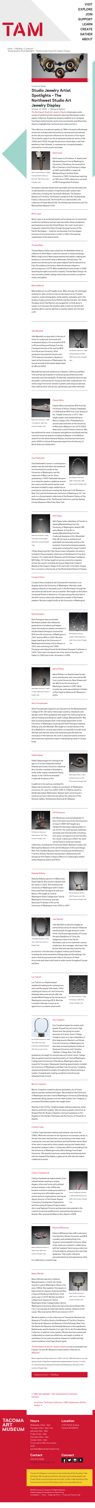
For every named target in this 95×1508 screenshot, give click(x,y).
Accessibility (34, 1495)
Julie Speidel (58, 919)
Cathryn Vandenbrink (40, 1173)
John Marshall (37, 331)
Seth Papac (57, 515)
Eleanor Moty (58, 400)
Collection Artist (41, 1374)
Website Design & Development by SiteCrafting (47, 1492)
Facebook (63, 1460)
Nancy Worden (38, 1273)
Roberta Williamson (61, 1227)
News (43, 86)
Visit (89, 4)
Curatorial (28, 48)
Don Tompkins (58, 1020)
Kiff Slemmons (59, 812)
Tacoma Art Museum (22, 29)
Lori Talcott (36, 977)
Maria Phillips (58, 669)
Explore (85, 9)
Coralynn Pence (38, 577)
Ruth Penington (38, 614)
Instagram (75, 1460)
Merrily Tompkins (39, 1084)
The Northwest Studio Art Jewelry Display (49, 1346)
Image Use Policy (54, 1495)
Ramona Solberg (38, 873)
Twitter (69, 1460)
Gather (86, 34)
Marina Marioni (38, 285)
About (87, 39)
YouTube (80, 1460)
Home (9, 48)
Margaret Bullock (57, 109)
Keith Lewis (57, 153)
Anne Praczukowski (40, 703)
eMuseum (36, 1352)
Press (44, 1495)
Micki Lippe (36, 213)
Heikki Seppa (37, 755)
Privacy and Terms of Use (71, 1495)
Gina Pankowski (38, 458)
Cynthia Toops (38, 1127)
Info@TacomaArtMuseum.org (42, 1462)
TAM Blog (18, 48)
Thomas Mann (37, 245)
